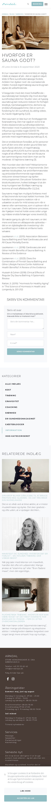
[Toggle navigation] (46, 4)
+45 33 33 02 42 (20, 666)
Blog (12, 14)
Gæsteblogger (14, 424)
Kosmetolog (11, 742)
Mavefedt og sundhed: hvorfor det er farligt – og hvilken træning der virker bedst (25, 555)
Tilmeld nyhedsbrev (14, 724)
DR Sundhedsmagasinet (20, 418)
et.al (16, 236)
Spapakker (10, 738)
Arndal (5, 14)
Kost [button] (8, 390)
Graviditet (12, 401)
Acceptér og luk (25, 798)
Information (13, 430)
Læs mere (25, 791)
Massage (9, 736)
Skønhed (19, 14)
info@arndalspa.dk (14, 669)
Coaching (11, 407)
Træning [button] (10, 395)
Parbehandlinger (13, 740)
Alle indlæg (13, 384)
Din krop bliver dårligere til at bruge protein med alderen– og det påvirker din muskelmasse (24, 497)
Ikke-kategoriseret (17, 436)
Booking (37, 4)
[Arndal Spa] (9, 4)
